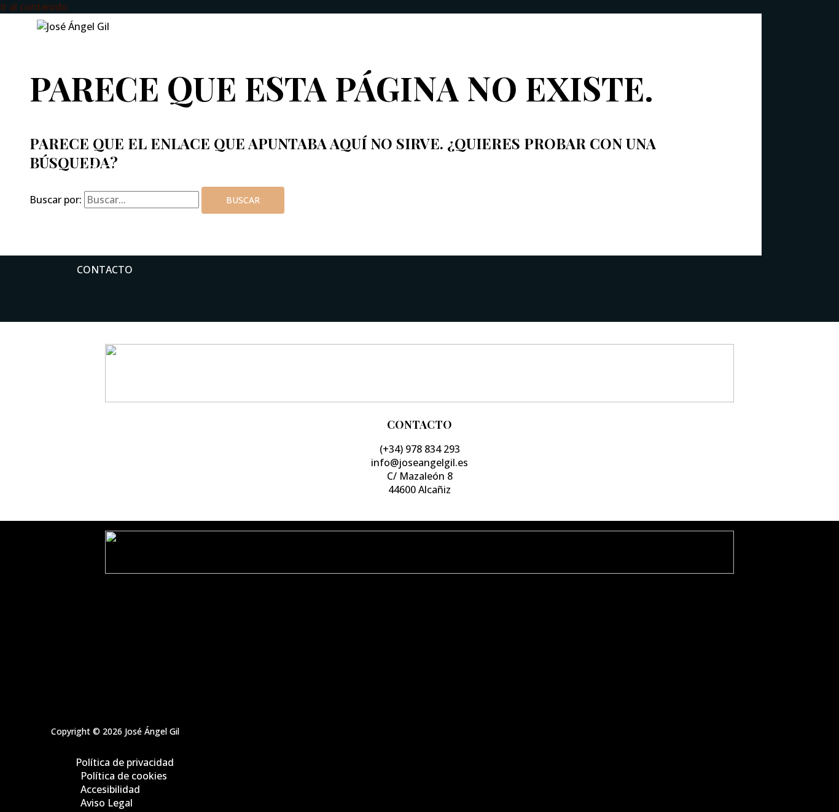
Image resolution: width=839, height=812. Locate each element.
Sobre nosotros (122, 118)
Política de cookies (432, 633)
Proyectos (106, 219)
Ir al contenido (34, 7)
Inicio (92, 68)
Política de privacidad (432, 620)
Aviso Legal (432, 660)
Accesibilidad (432, 647)
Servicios (102, 169)
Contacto (105, 269)
